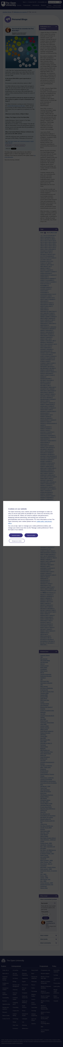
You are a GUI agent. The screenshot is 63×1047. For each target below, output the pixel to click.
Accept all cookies (16, 535)
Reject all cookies (31, 535)
